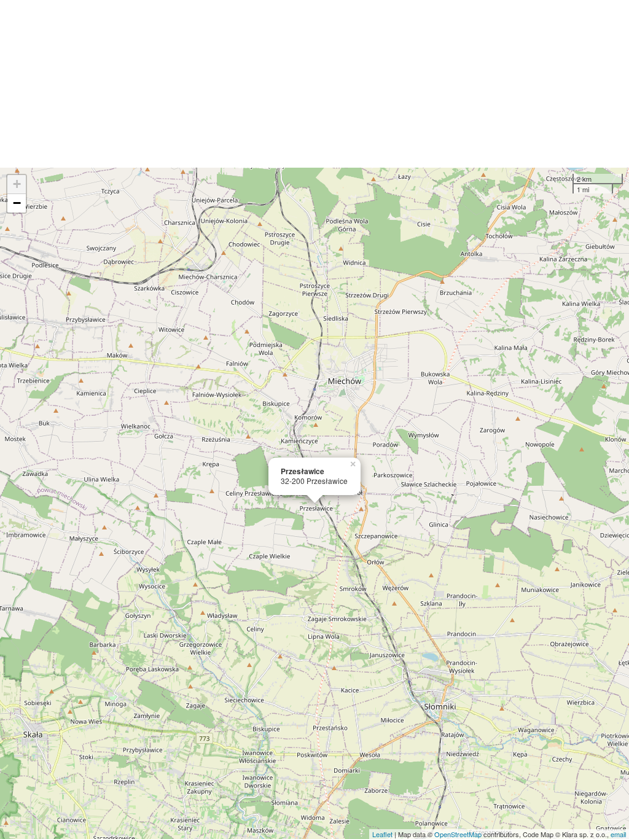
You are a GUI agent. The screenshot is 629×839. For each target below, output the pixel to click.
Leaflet (382, 834)
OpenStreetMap (458, 834)
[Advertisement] (314, 84)
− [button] (17, 203)
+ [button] (17, 184)
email (618, 834)
